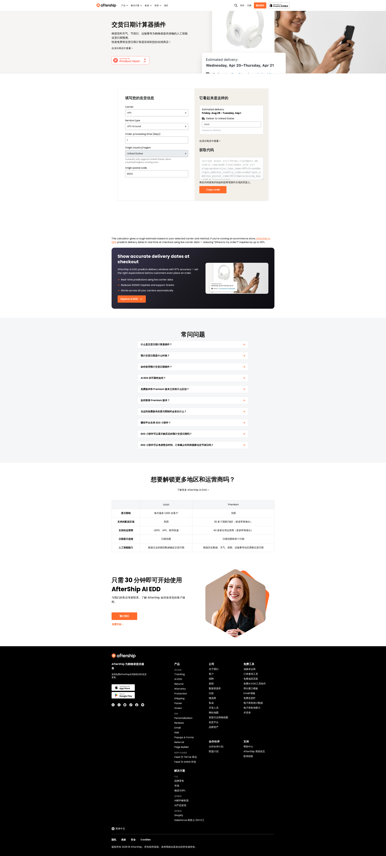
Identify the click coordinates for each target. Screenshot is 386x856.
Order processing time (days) (142, 134)
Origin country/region (138, 147)
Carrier (129, 107)
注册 (249, 5)
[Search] (235, 5)
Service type (132, 120)
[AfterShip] (107, 5)
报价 (166, 5)
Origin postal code (136, 168)
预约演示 (260, 5)
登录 (242, 5)
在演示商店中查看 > (210, 141)
